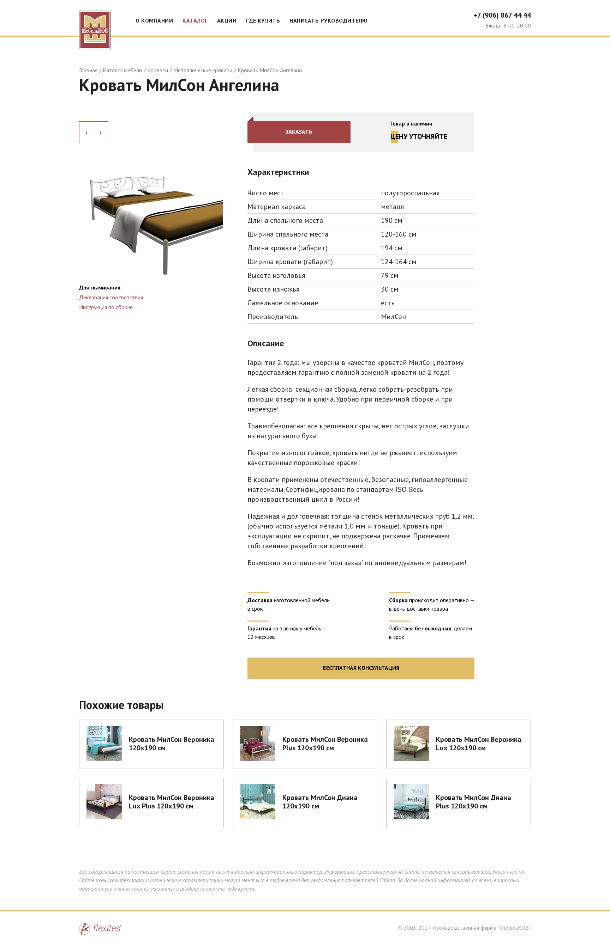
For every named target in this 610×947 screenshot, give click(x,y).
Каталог (195, 20)
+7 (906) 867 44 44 (502, 15)
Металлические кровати (202, 70)
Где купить (263, 20)
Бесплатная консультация (361, 667)
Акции (227, 20)
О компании (154, 20)
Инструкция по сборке (106, 307)
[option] (151, 194)
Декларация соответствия (111, 297)
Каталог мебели (122, 70)
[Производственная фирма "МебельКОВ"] (95, 24)
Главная (88, 70)
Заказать (299, 131)
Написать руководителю (328, 20)
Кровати (157, 70)
